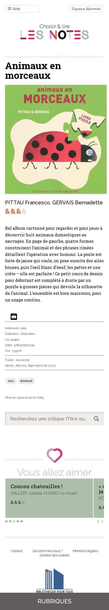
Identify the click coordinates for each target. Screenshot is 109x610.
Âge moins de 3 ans (42, 365)
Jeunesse (23, 360)
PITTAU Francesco (27, 203)
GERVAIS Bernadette (77, 203)
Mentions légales (85, 551)
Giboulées (28, 334)
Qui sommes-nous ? (48, 551)
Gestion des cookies (54, 555)
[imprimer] (14, 317)
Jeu (11, 381)
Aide (16, 9)
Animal (26, 381)
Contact (17, 551)
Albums (21, 365)
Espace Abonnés (86, 9)
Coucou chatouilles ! (37, 486)
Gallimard (12, 328)
